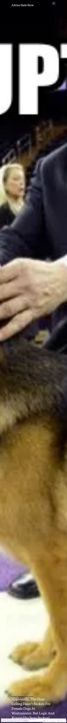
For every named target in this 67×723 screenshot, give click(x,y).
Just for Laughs (29, 695)
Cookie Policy (25, 720)
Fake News (14, 695)
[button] (53, 3)
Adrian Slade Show (23, 5)
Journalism (21, 695)
